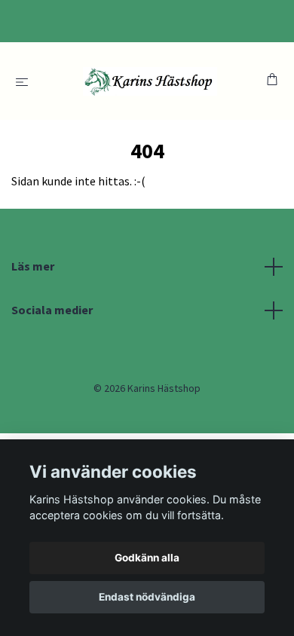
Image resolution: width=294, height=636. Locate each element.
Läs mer (32, 266)
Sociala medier (52, 309)
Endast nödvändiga (147, 597)
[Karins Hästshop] (150, 81)
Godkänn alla (147, 558)
